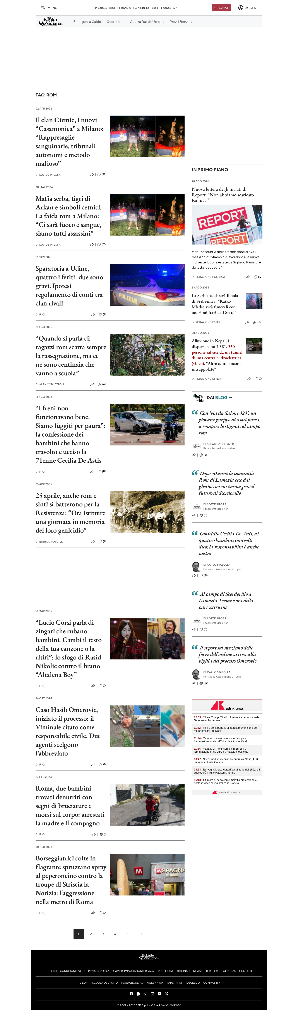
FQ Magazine (141, 7)
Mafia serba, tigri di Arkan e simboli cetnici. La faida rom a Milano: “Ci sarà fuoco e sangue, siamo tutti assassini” (69, 216)
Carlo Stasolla (216, 564)
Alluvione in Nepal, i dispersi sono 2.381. (210, 343)
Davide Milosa (48, 174)
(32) (104, 174)
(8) (104, 764)
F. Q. (40, 314)
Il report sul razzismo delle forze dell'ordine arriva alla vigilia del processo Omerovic (227, 654)
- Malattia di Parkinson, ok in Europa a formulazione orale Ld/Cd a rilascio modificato (221, 740)
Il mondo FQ (168, 7)
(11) (105, 314)
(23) (259, 322)
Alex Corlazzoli (50, 384)
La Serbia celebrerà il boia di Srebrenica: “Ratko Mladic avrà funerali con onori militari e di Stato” (215, 304)
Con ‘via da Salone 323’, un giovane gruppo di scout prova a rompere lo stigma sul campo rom (229, 423)
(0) (104, 685)
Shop (155, 7)
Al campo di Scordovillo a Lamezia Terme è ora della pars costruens (226, 600)
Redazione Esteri (207, 322)
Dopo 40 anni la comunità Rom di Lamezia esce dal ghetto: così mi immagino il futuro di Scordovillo (226, 483)
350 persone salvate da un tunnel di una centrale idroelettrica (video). (217, 355)
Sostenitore (214, 504)
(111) (104, 471)
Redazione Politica (208, 276)
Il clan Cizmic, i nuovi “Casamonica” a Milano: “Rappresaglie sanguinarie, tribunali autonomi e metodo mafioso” (70, 141)
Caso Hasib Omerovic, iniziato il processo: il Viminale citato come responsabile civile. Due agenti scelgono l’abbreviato (68, 731)
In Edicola (101, 7)
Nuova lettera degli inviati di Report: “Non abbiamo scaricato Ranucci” (223, 194)
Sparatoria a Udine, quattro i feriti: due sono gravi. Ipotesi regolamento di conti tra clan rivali (69, 286)
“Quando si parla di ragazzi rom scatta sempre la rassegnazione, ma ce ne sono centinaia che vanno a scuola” (71, 356)
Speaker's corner (218, 444)
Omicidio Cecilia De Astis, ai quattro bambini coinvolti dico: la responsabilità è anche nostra (229, 543)
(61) (104, 384)
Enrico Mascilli (50, 541)
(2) (205, 454)
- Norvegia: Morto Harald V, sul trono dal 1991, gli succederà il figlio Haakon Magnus (227, 771)
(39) (206, 575)
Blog (112, 7)
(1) (105, 834)
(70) (104, 244)
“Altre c (213, 363)
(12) (260, 276)
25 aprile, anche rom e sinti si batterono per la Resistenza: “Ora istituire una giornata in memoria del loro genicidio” (70, 513)
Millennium (124, 7)
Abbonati (221, 8)
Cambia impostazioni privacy (133, 971)
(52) (206, 683)
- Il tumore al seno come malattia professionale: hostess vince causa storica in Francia (225, 782)
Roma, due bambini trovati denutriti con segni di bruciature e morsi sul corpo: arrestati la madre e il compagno (70, 806)
